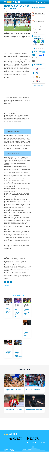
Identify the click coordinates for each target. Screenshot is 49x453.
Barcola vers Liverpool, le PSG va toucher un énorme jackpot (26, 311)
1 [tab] (34, 48)
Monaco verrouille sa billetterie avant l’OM (8, 352)
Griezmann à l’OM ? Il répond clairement (14, 409)
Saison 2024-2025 (9, 288)
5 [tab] (42, 48)
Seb (18, 11)
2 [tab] (36, 48)
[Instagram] (33, 2)
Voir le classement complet (38, 85)
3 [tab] (38, 48)
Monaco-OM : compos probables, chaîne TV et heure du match (8, 310)
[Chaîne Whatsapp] (39, 2)
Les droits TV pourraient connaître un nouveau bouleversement (18, 353)
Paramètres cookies (27, 449)
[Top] (45, 450)
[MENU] (5, 1)
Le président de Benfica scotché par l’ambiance (13, 390)
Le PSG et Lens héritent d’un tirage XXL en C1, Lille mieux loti (17, 312)
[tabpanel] (38, 42)
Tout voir (35, 32)
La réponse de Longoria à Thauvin (33, 389)
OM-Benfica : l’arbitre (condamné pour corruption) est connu (34, 410)
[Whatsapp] (11, 282)
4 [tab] (40, 48)
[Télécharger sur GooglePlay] (44, 2)
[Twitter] (30, 2)
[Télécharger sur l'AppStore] (41, 2)
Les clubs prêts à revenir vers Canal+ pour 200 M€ (26, 332)
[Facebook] (28, 2)
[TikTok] (36, 2)
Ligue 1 (6, 285)
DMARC (12, 450)
